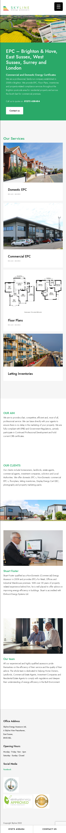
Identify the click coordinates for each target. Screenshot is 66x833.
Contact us (15, 110)
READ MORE (14, 194)
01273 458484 (16, 829)
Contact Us (50, 829)
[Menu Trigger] (58, 6)
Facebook (7, 769)
